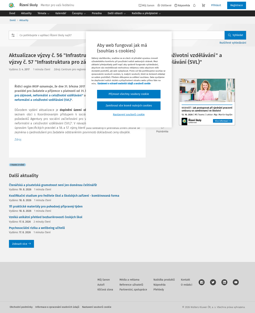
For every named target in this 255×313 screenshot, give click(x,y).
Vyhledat (238, 35)
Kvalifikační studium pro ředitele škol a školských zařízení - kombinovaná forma (64, 195)
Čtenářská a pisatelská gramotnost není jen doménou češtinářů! (53, 185)
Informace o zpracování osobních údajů (57, 307)
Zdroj (18, 139)
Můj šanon (103, 279)
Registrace (236, 5)
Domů (13, 20)
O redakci (186, 284)
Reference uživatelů (131, 284)
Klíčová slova (105, 289)
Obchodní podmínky (21, 307)
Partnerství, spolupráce (133, 289)
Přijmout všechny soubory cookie (129, 94)
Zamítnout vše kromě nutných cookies (129, 105)
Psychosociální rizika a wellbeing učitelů (37, 228)
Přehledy (158, 289)
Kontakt (185, 279)
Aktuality (23, 20)
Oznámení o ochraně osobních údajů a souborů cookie (123, 83)
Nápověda (184, 5)
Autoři (101, 284)
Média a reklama (129, 279)
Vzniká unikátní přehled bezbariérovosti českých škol (45, 217)
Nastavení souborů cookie (96, 307)
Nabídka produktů (164, 279)
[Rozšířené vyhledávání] (13, 35)
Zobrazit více (19, 244)
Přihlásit (216, 5)
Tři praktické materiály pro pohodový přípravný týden (46, 206)
